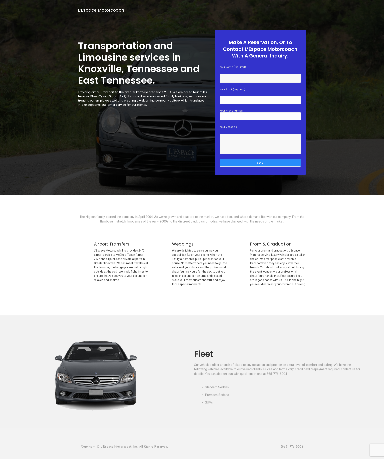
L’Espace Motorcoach (101, 10)
